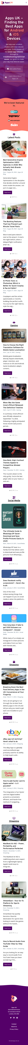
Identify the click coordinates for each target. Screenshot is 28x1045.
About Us (14, 1027)
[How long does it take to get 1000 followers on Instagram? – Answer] (14, 621)
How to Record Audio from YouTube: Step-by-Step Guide (14, 944)
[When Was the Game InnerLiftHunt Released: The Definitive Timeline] (14, 399)
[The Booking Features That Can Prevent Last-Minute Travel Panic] (14, 218)
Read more (7, 192)
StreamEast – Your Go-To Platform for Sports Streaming (13, 903)
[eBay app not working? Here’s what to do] (14, 735)
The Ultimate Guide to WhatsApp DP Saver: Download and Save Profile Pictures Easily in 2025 (13, 536)
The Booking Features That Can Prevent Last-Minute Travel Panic (12, 224)
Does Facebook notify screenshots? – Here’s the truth (13, 583)
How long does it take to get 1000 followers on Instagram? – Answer (13, 627)
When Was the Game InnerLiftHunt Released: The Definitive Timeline (13, 405)
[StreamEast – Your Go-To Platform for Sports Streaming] (14, 897)
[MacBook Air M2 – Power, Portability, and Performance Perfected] (14, 840)
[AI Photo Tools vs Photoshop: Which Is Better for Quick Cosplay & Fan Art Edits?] (14, 277)
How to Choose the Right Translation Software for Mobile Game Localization (14, 347)
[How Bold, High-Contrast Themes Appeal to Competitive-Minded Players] (14, 456)
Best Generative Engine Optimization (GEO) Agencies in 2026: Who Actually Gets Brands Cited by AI (13, 165)
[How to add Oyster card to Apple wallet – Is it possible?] (14, 777)
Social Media (21, 543)
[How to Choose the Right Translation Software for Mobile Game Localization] (14, 341)
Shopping (20, 697)
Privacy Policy (14, 1029)
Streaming (6, 853)
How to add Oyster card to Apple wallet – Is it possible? (14, 783)
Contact (14, 1024)
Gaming (18, 352)
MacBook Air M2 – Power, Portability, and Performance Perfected (13, 846)
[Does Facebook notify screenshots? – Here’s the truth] (14, 577)
